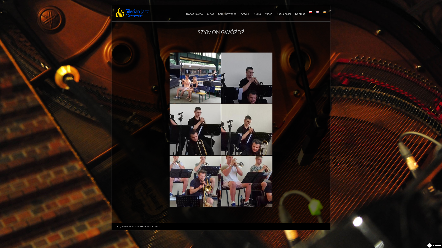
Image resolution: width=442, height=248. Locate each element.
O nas (210, 13)
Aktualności (284, 13)
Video (268, 13)
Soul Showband (227, 13)
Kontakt (300, 13)
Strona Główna (194, 13)
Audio (257, 13)
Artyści (245, 13)
